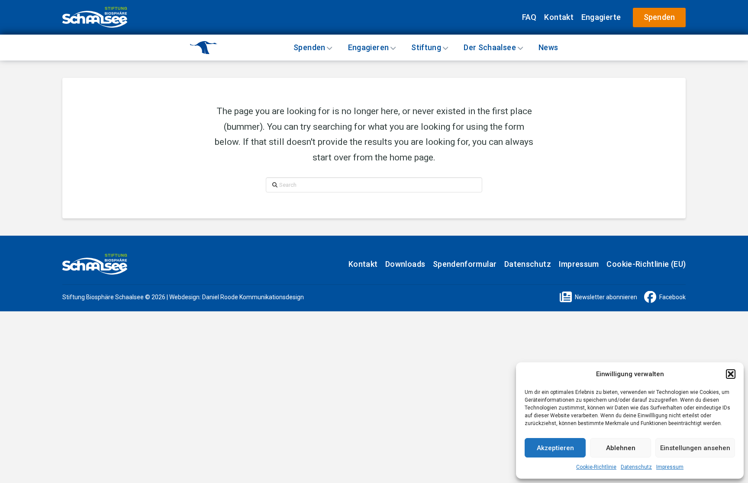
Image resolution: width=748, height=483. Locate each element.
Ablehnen (620, 448)
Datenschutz (636, 467)
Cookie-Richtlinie (596, 467)
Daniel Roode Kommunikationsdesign (253, 297)
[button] (730, 374)
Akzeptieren (555, 448)
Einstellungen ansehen (695, 448)
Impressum (670, 467)
